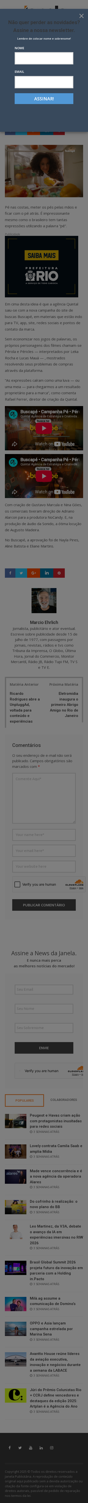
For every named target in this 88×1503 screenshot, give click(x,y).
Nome (19, 48)
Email (19, 71)
